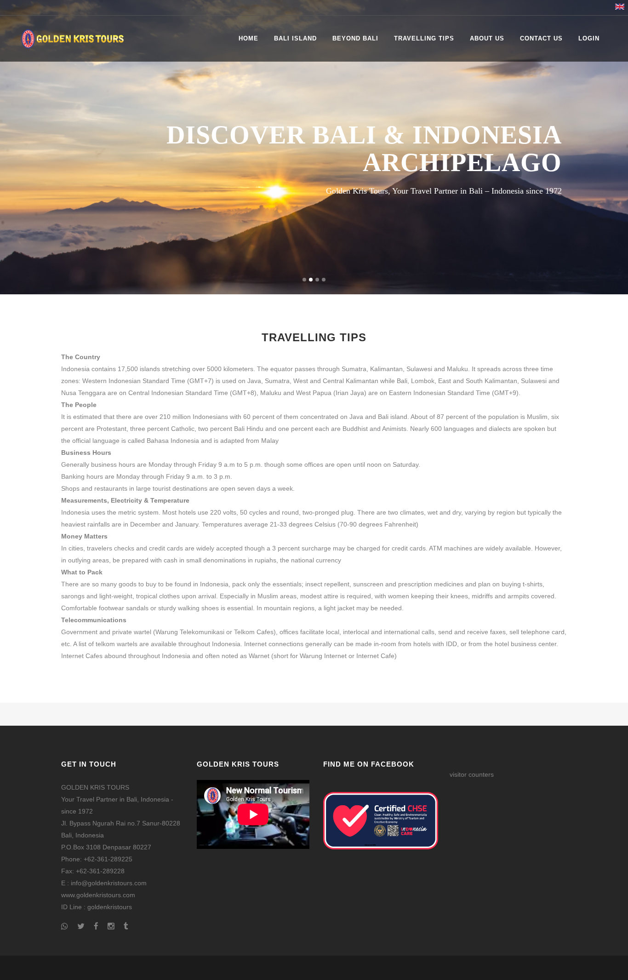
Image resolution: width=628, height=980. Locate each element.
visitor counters (472, 774)
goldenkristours (109, 907)
